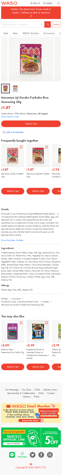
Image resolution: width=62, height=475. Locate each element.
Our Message (12, 389)
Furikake (19, 240)
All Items (4, 298)
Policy (36, 396)
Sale (5, 33)
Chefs (37, 389)
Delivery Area (50, 389)
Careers (26, 396)
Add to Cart (31, 123)
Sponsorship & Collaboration (21, 393)
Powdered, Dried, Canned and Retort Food (19, 301)
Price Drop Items (8, 240)
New (15, 33)
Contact (51, 393)
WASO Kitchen (31, 33)
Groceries (49, 33)
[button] (5, 88)
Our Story (26, 389)
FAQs (41, 393)
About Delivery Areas (10, 116)
